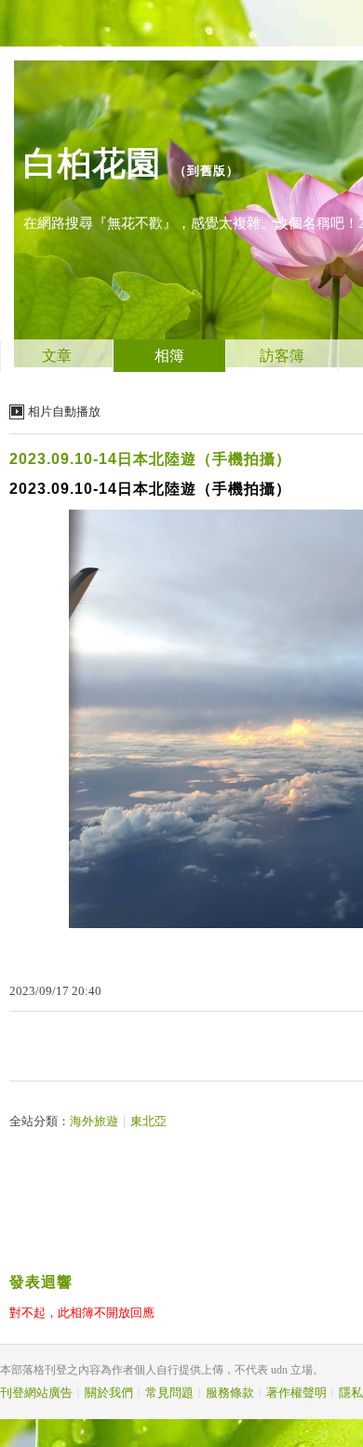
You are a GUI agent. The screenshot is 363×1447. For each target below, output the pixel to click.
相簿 (169, 356)
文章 (57, 356)
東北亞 (148, 1121)
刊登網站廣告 (36, 1393)
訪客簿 (282, 356)
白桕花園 (92, 163)
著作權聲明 (296, 1393)
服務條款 (230, 1393)
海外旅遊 (94, 1121)
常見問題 (169, 1393)
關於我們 (109, 1393)
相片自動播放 (64, 411)
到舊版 (206, 171)
